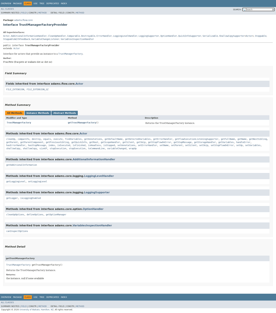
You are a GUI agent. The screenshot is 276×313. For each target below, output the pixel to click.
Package (17, 3)
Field (24, 13)
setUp (239, 145)
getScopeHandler (110, 142)
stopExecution (58, 148)
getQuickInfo (79, 142)
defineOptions (35, 214)
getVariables (226, 142)
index (51, 145)
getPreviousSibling (57, 142)
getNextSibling (258, 139)
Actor (6, 36)
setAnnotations (126, 145)
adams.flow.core (23, 20)
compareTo (23, 139)
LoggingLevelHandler (125, 36)
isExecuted (63, 145)
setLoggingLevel (37, 181)
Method (42, 13)
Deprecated (52, 3)
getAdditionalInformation (21, 165)
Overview (6, 3)
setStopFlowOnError (222, 145)
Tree (41, 3)
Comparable (73, 36)
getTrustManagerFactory (82, 122)
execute (58, 139)
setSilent (191, 145)
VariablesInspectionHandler (77, 39)
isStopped (109, 145)
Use (36, 3)
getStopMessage (183, 142)
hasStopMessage (37, 145)
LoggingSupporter (149, 36)
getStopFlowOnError (159, 142)
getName (242, 139)
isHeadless (94, 145)
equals (47, 139)
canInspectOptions (17, 231)
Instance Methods (38, 113)
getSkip (141, 142)
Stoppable (260, 36)
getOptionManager (56, 214)
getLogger (12, 198)
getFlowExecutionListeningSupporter (196, 139)
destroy (36, 139)
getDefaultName (114, 139)
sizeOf (43, 148)
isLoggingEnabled (30, 198)
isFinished (79, 145)
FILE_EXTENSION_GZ (37, 89)
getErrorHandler (162, 139)
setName (164, 145)
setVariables (253, 145)
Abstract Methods (64, 113)
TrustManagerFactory (19, 122)
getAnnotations (93, 139)
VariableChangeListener (45, 39)
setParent (177, 145)
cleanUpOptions (15, 214)
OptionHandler (168, 36)
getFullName (228, 139)
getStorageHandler (205, 142)
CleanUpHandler (57, 36)
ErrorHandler (104, 36)
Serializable (210, 36)
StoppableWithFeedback (16, 39)
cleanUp (10, 139)
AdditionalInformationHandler (29, 36)
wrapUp (133, 148)
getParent (12, 142)
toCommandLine (96, 148)
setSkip (203, 145)
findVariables (73, 139)
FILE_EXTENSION (15, 89)
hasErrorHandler (15, 145)
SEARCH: (237, 9)
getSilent (128, 142)
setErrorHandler (147, 145)
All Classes (7, 9)
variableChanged (116, 148)
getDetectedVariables (138, 139)
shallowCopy (13, 148)
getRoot (93, 142)
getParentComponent (31, 142)
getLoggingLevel (15, 181)
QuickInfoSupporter (189, 36)
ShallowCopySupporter (232, 36)
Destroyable (88, 36)
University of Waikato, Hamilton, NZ (36, 310)
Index (64, 3)
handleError (243, 142)
